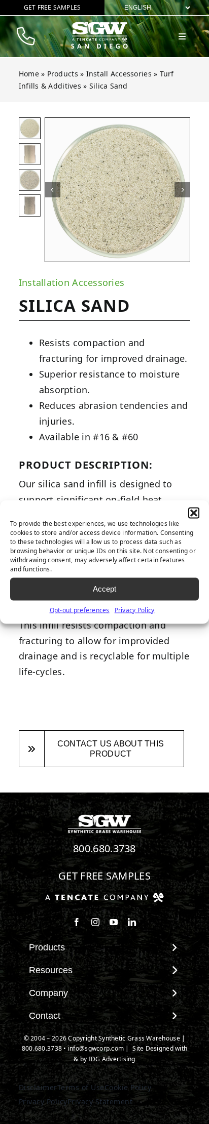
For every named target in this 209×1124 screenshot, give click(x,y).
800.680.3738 (104, 848)
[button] (194, 513)
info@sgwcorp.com (96, 1048)
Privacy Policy (135, 609)
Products (62, 73)
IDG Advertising (112, 1059)
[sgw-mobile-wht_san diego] (99, 26)
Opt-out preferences (80, 609)
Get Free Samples (104, 876)
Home (29, 73)
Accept (104, 589)
